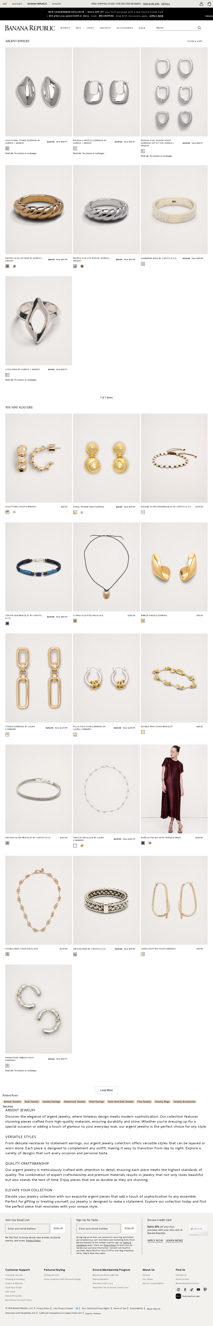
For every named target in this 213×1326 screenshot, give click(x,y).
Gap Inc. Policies (93, 1313)
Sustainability (136, 1308)
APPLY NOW (157, 16)
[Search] (199, 28)
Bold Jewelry (32, 1101)
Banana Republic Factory (187, 1283)
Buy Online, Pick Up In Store (18, 1300)
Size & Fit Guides (13, 1296)
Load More (106, 1090)
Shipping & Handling (15, 1279)
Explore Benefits (101, 1279)
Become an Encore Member (106, 1275)
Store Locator (182, 1279)
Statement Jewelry (74, 1101)
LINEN (90, 28)
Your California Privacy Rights (96, 1308)
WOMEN (65, 28)
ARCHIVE (105, 28)
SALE (142, 28)
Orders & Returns (13, 1283)
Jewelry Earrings (51, 1101)
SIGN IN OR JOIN (151, 4)
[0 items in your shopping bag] (209, 4)
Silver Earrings (96, 1101)
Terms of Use (119, 1308)
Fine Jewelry (144, 1101)
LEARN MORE (174, 1240)
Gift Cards (10, 1292)
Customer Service (14, 1275)
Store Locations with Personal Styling (62, 1279)
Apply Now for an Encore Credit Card (110, 1287)
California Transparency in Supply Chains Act (60, 1313)
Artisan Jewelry (12, 1101)
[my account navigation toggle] (201, 4)
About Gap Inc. (154, 1309)
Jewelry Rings (162, 1101)
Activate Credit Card (103, 1283)
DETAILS (165, 4)
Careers (146, 1275)
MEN (78, 28)
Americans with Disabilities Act (20, 1313)
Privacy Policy (110, 1245)
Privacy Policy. (33, 1240)
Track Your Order (13, 1287)
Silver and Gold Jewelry (120, 1101)
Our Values (147, 1279)
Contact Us (181, 1275)
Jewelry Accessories (184, 1101)
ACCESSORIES (124, 28)
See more (8, 1106)
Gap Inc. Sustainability (153, 1283)
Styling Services (51, 1275)
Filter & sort (195, 41)
